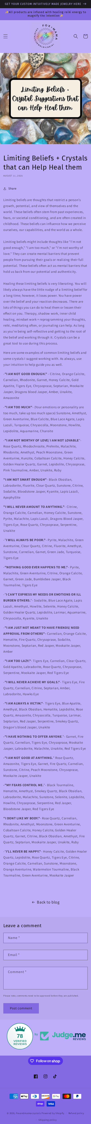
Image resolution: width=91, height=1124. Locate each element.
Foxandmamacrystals (28, 1112)
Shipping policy (47, 1119)
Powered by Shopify (53, 1112)
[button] (5, 36)
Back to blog (48, 902)
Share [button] (12, 188)
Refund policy (76, 1113)
